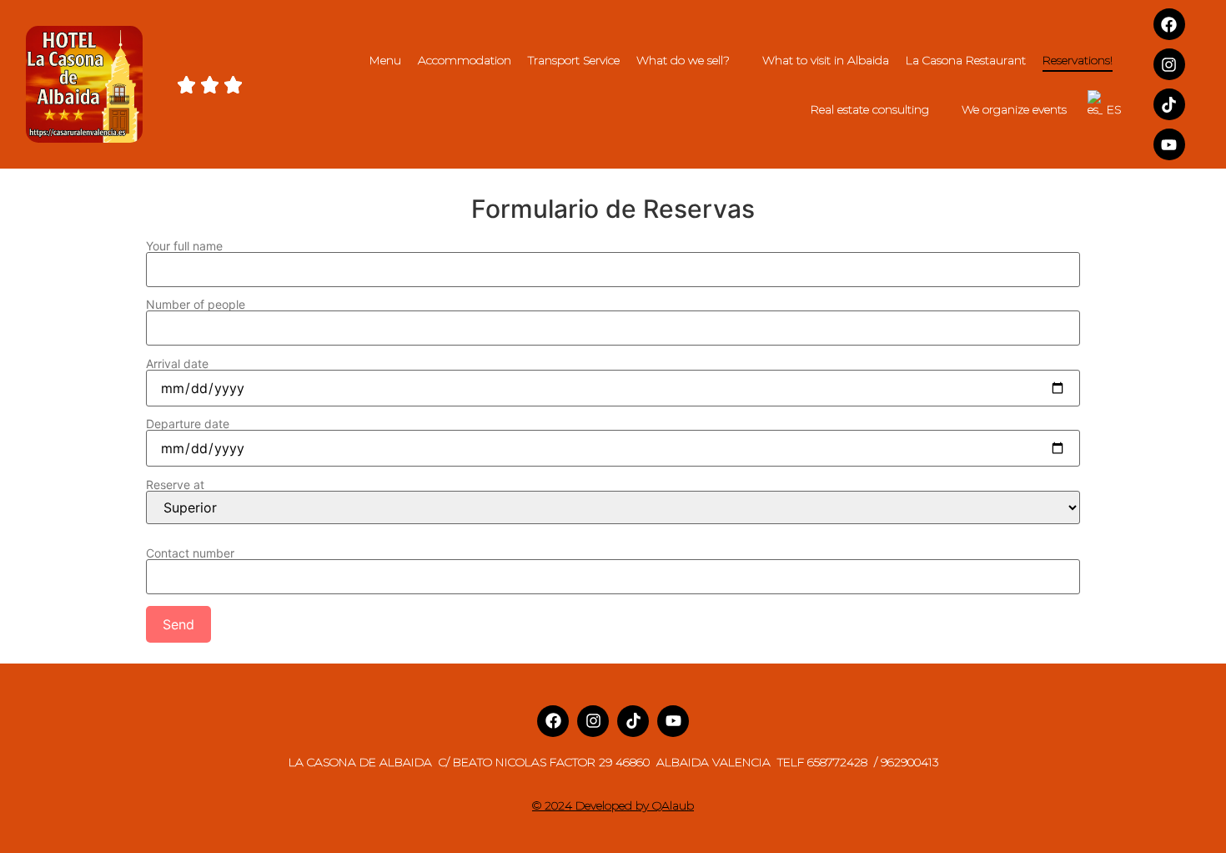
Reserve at (175, 485)
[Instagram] (1169, 64)
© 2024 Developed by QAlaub (613, 805)
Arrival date (177, 364)
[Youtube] (1169, 144)
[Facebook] (1169, 24)
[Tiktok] (1169, 104)
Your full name (184, 246)
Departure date (187, 424)
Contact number (190, 554)
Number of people (195, 305)
